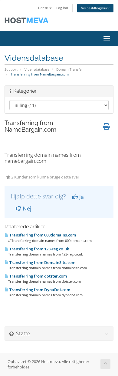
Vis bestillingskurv (95, 8)
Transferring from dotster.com (37, 276)
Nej (26, 208)
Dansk (43, 7)
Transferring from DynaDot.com (39, 289)
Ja (81, 197)
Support (11, 69)
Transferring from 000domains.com (42, 235)
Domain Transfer (69, 69)
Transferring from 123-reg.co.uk (38, 249)
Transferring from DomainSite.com (41, 262)
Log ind (62, 7)
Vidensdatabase (37, 69)
